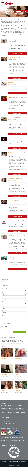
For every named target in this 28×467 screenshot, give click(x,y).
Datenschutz (11, 465)
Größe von (4, 297)
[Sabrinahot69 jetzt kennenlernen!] (7, 368)
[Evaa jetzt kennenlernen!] (4, 237)
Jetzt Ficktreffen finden (20, 332)
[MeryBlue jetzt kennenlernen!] (4, 258)
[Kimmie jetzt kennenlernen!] (21, 368)
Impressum (17, 465)
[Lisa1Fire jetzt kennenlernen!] (7, 352)
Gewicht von (5, 306)
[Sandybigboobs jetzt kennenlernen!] (21, 352)
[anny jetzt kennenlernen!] (4, 154)
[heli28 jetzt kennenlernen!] (4, 222)
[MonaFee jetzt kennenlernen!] (4, 202)
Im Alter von (4, 288)
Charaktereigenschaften (9, 423)
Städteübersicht (7, 421)
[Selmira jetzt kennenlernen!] (21, 385)
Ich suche (4, 283)
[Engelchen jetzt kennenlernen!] (4, 59)
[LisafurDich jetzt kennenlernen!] (4, 119)
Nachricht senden (17, 53)
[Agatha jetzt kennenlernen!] (4, 98)
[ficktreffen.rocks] (7, 3)
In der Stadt (4, 326)
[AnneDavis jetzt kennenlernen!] (4, 84)
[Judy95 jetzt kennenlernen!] (4, 139)
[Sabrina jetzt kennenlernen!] (7, 385)
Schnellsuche (6, 419)
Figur (3, 315)
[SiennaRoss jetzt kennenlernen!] (4, 41)
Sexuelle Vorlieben (8, 425)
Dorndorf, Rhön (12, 42)
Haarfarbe (4, 321)
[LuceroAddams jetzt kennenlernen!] (4, 180)
